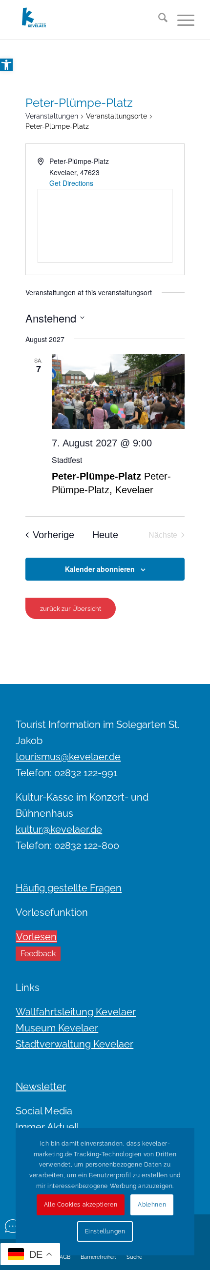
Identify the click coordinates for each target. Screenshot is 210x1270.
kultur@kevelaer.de (59, 829)
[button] (6, 65)
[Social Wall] (12, 1226)
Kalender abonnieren (100, 569)
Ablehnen (152, 1204)
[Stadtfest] (118, 391)
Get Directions (71, 183)
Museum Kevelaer (57, 1028)
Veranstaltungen (51, 116)
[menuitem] (158, 19)
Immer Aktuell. (48, 1127)
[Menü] (181, 19)
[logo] (87, 19)
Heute (105, 534)
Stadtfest (67, 459)
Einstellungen (105, 1231)
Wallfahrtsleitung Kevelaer (76, 1012)
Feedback (38, 953)
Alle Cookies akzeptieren (80, 1204)
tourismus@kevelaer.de (68, 757)
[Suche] (158, 19)
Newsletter (41, 1086)
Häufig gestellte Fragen (69, 888)
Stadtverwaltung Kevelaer (74, 1044)
